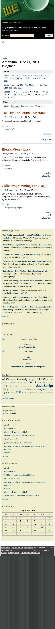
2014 (34, 78)
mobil (51, 389)
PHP (7, 205)
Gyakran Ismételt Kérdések (30, 553)
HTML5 (15, 386)
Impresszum (5, 548)
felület (26, 383)
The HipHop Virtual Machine (24, 113)
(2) (11, 250)
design (4, 383)
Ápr (26, 85)
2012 (22, 78)
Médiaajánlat (7, 550)
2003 (19, 75)
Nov (15, 88)
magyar (42, 389)
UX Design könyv (10, 290)
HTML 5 (6, 386)
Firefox (34, 382)
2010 (11, 78)
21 (25, 94)
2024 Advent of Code (12, 439)
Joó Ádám (9, 117)
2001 (13, 75)
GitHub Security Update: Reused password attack (23, 281)
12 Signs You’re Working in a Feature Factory (21, 254)
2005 (30, 75)
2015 (39, 78)
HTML (50, 383)
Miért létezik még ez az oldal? (15, 432)
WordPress (49, 393)
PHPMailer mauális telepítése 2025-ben (19, 436)
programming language (15, 208)
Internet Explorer (27, 386)
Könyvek (9, 30)
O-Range (9, 190)
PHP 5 (25, 392)
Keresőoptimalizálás (27, 347)
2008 (47, 75)
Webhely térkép (13, 553)
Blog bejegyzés (27, 106)
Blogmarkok (11, 28)
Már (22, 85)
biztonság (22, 379)
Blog (4, 28)
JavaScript (44, 386)
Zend (4, 395)
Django (11, 383)
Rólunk (4, 553)
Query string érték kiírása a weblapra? (18, 443)
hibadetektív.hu (9, 429)
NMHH (7, 166)
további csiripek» (9, 413)
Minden (7, 75)
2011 (17, 78)
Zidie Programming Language (24, 186)
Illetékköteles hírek (16, 149)
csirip (48, 134)
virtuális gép (10, 129)
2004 (24, 75)
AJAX (5, 379)
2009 (6, 78)
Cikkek (19, 28)
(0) (31, 241)
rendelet (8, 168)
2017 (6, 81)
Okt (10, 88)
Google (43, 383)
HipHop (8, 126)
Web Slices (27, 360)
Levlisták (34, 28)
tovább (5, 456)
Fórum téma (40, 106)
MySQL (6, 392)
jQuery (5, 389)
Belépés (5, 22)
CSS (42, 379)
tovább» (5, 317)
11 (37, 92)
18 (15, 94)
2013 (28, 78)
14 (47, 92)
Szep (6, 88)
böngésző (33, 379)
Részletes (6, 35)
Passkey (7, 453)
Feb (17, 85)
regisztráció (17, 22)
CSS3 (50, 379)
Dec (19, 88)
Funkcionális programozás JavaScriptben (28, 367)
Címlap (5, 58)
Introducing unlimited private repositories (20, 297)
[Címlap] (10, 7)
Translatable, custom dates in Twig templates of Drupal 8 (26, 261)
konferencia (29, 389)
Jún (37, 85)
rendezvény (39, 393)
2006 (36, 75)
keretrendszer (16, 389)
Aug (45, 85)
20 (22, 94)
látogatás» (46, 139)
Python (32, 393)
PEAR (13, 393)
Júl (41, 85)
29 (5, 97)
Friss (16, 30)
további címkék (8, 398)
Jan (12, 85)
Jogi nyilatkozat (17, 548)
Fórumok (26, 28)
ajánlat (6, 425)
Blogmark (15, 106)
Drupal (20, 383)
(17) (31, 286)
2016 (45, 78)
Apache (13, 380)
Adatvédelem (29, 548)
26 (43, 94)
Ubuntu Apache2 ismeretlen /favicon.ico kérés (21, 496)
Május (31, 85)
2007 (41, 75)
